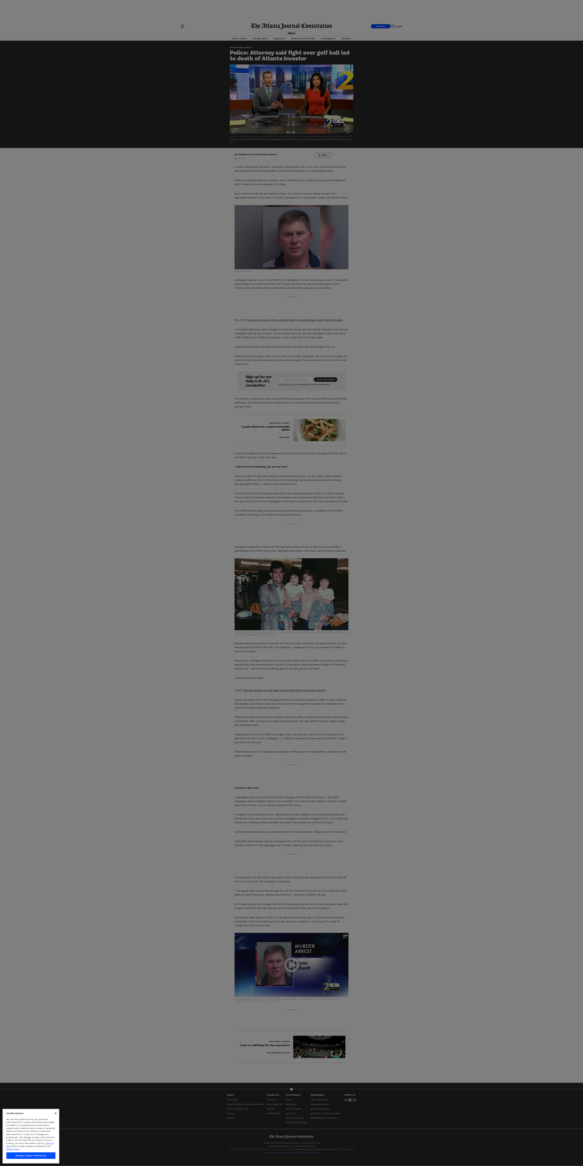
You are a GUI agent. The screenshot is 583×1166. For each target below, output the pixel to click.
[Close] (55, 1113)
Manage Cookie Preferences (30, 1155)
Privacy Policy (12, 1149)
